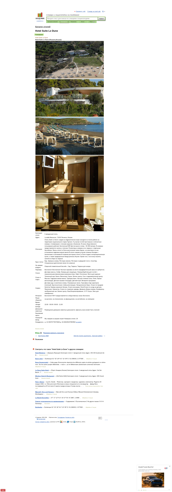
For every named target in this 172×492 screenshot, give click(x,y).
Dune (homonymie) (41, 362)
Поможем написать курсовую (53, 333)
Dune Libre (39, 358)
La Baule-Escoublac (42, 398)
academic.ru (40, 21)
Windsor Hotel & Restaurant (44, 376)
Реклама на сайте (69, 417)
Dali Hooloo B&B (43, 336)
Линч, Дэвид (39, 382)
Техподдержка (61, 417)
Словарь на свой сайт (94, 11)
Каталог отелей (53, 21)
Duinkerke (38, 407)
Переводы (73, 21)
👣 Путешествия (41, 419)
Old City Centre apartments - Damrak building (88, 336)
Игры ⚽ (92, 21)
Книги (82, 21)
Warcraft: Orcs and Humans (44, 392)
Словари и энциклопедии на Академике (62, 15)
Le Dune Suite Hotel (42, 370)
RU (103, 11)
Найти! (101, 18)
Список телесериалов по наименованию (49, 401)
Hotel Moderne (40, 353)
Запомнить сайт (81, 11)
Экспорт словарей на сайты (42, 421)
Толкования (64, 21)
